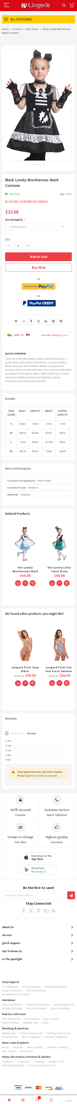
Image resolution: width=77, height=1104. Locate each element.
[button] (33, 165)
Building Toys (30, 1022)
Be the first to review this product (27, 201)
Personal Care (10, 1037)
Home (5, 29)
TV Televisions (10, 986)
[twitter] (31, 910)
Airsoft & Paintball (36, 1008)
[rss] (53, 910)
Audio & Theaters (12, 990)
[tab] (38, 399)
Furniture (39, 1061)
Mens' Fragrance (31, 1037)
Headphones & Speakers (16, 994)
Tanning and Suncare (59, 1033)
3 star (8, 750)
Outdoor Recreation (37, 1004)
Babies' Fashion (10, 1022)
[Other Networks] (61, 321)
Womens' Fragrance (56, 1037)
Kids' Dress (32, 29)
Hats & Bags (9, 1051)
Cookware (8, 1061)
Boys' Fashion (51, 1019)
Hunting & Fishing (12, 1008)
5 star (8, 741)
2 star (8, 755)
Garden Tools (56, 1061)
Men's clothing (35, 1047)
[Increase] (27, 245)
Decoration (24, 1061)
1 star (8, 760)
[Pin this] (53, 321)
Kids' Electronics (11, 1019)
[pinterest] (38, 910)
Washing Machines (55, 986)
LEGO (45, 1022)
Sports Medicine (60, 1008)
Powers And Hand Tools (42, 1065)
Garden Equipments (13, 1065)
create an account (47, 775)
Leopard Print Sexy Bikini (25, 669)
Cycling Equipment (63, 1004)
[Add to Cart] (18, 583)
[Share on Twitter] (38, 321)
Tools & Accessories (31, 1033)
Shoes (5, 1047)
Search (64, 5)
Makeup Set (9, 1033)
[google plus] (46, 910)
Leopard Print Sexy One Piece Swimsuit (59, 669)
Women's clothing (57, 1047)
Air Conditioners (32, 986)
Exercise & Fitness (12, 1004)
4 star (8, 746)
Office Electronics (36, 990)
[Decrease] (8, 245)
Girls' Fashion (31, 1019)
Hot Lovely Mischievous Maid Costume (25, 569)
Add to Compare (23, 321)
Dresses (17, 29)
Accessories (26, 1051)
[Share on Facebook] (31, 321)
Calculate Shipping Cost (54, 335)
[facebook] (23, 910)
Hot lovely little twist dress (59, 569)
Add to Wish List (16, 321)
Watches (18, 1047)
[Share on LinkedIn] (46, 321)
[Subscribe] (71, 895)
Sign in (29, 775)
